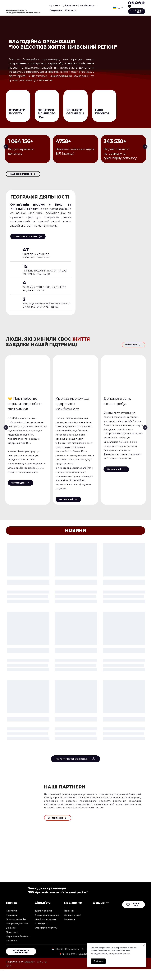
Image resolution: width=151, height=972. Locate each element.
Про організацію (16, 919)
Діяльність (69, 5)
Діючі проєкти (43, 910)
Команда (11, 915)
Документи (55, 10)
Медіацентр (87, 5)
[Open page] (18, 99)
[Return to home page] (12, 5)
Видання (69, 919)
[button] (129, 2)
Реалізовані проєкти (47, 915)
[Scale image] (19, 836)
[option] (117, 8)
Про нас (54, 5)
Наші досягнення (45, 919)
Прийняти (98, 961)
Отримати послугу (46, 927)
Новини (69, 910)
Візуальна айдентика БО (18, 936)
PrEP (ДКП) (41, 923)
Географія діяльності (18, 923)
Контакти (70, 10)
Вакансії (11, 927)
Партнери (12, 932)
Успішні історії (72, 915)
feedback (11, 940)
